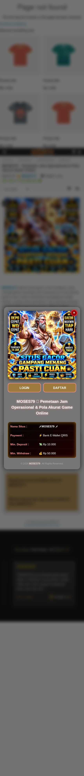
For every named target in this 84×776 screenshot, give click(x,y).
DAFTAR (59, 388)
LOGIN (24, 388)
